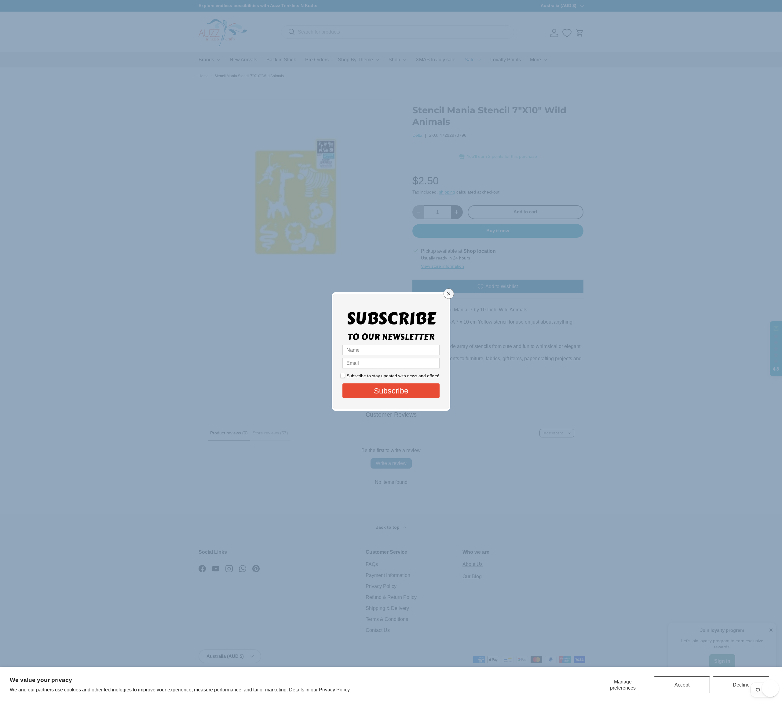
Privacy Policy (334, 689)
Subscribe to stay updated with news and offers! (393, 375)
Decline (741, 684)
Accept (681, 684)
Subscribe (391, 390)
